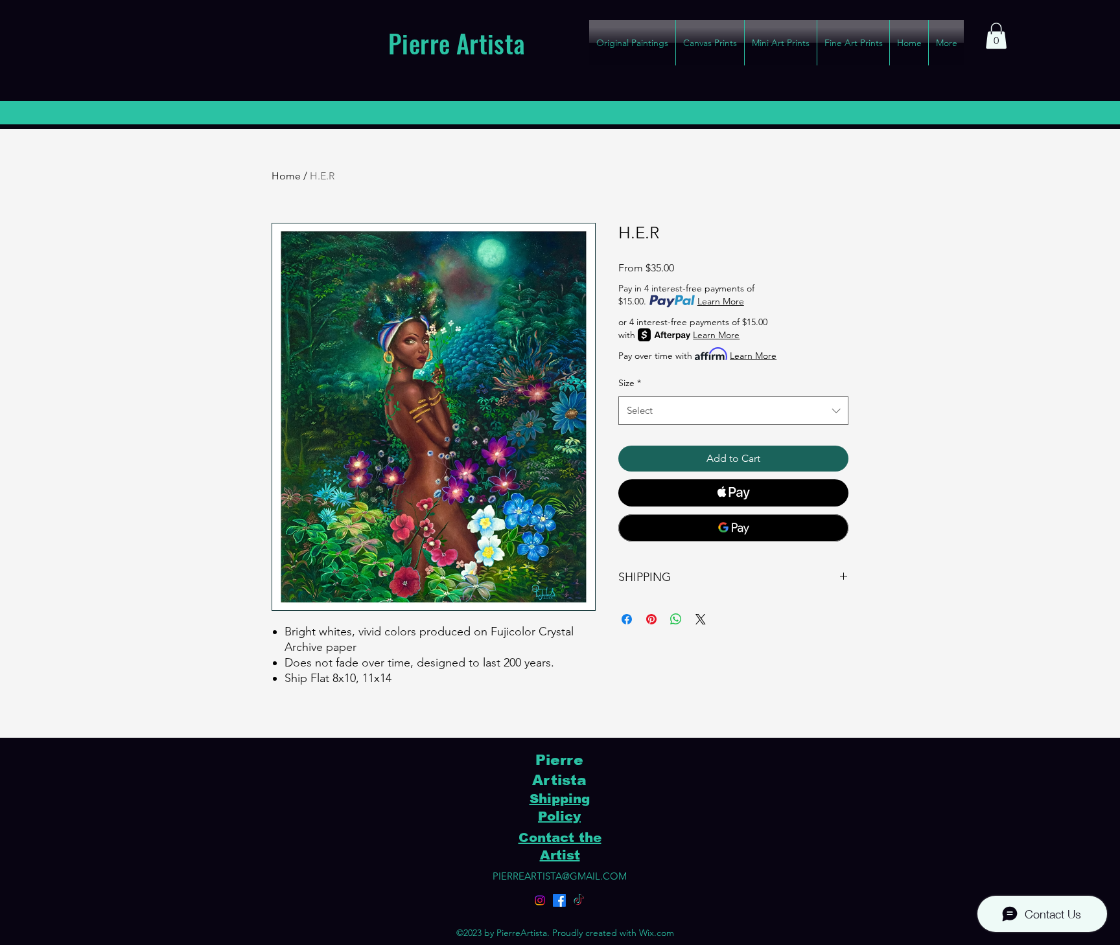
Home (286, 176)
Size (629, 383)
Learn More (720, 301)
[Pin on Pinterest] (651, 619)
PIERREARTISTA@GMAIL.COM (560, 876)
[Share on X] (700, 619)
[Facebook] (559, 900)
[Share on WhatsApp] (676, 619)
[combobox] (733, 410)
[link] (996, 36)
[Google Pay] (733, 527)
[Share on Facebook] (627, 619)
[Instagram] (539, 900)
